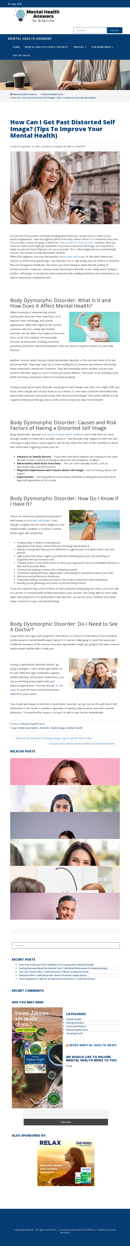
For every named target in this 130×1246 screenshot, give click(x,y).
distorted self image (37, 520)
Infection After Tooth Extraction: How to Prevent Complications (52, 975)
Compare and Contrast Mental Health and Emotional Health (83, 743)
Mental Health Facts (52, 94)
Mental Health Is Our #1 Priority (46, 46)
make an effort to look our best (76, 242)
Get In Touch (21, 55)
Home (16, 46)
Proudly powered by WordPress (77, 1229)
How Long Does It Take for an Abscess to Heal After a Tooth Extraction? (57, 978)
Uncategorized (74, 1033)
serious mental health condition (65, 434)
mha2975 (80, 146)
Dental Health (73, 1019)
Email (69, 1065)
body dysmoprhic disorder (34, 727)
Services (79, 46)
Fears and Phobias (76, 1026)
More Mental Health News (93, 1045)
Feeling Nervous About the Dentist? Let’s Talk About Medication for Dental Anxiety (63, 968)
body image (58, 727)
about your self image (72, 256)
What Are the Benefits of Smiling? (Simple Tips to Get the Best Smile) (52, 738)
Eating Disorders (75, 1022)
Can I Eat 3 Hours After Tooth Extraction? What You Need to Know (54, 971)
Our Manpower (101, 46)
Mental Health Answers (30, 39)
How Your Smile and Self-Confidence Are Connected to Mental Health (56, 964)
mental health (74, 727)
